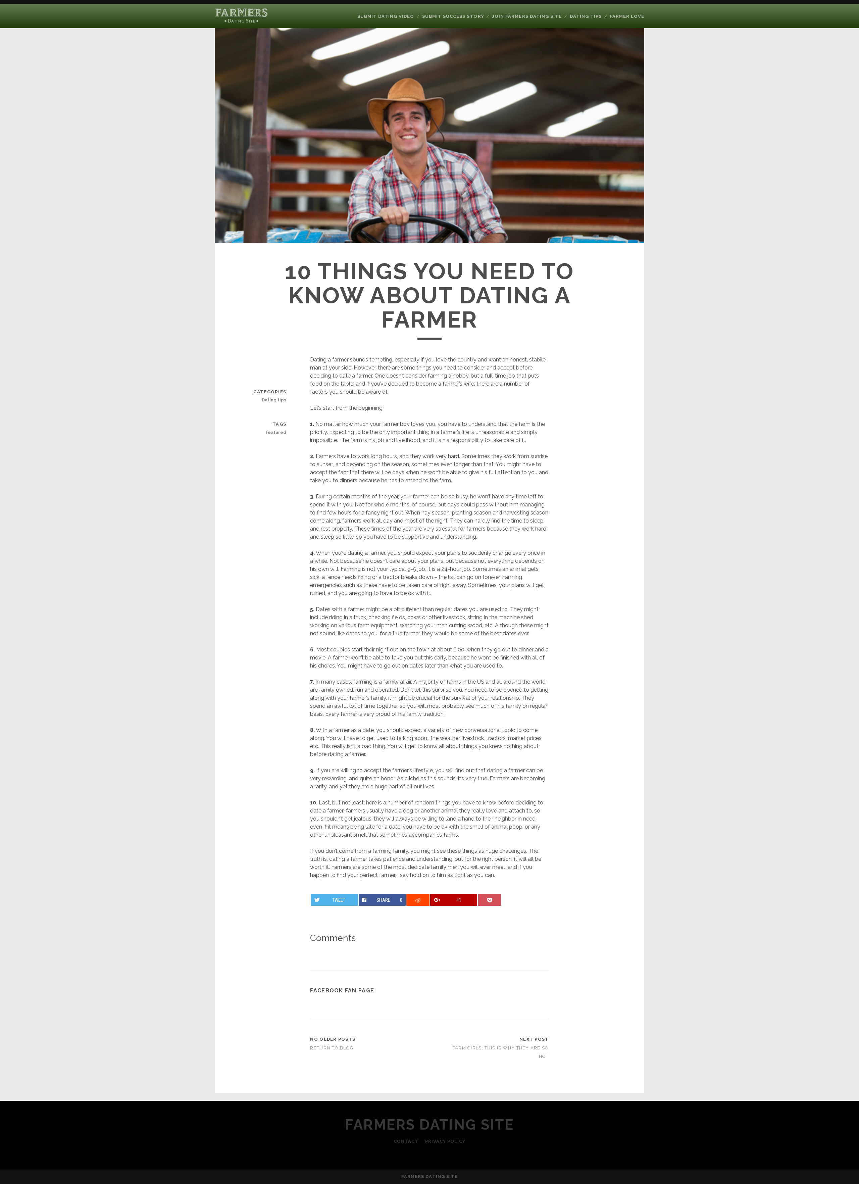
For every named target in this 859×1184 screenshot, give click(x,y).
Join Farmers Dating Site (527, 16)
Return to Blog (331, 1047)
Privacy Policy (445, 1141)
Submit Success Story (453, 16)
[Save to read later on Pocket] (489, 900)
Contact (406, 1141)
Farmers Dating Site (429, 1125)
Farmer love (627, 16)
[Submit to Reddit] (418, 900)
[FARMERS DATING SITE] (242, 20)
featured (276, 432)
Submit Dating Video (385, 16)
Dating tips (586, 16)
